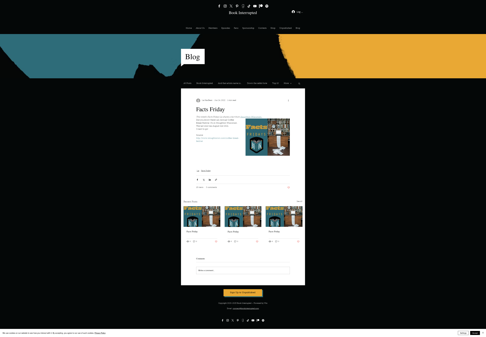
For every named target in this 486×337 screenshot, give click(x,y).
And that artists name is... (230, 83)
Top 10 (275, 83)
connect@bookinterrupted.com (246, 309)
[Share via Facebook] (197, 179)
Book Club (231, 160)
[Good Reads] (243, 6)
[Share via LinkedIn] (210, 179)
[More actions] (288, 100)
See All (299, 201)
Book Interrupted (204, 83)
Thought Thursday (261, 160)
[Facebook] (219, 6)
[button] (212, 28)
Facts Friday (244, 160)
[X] (231, 6)
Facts (275, 160)
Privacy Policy (100, 333)
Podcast (201, 160)
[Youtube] (253, 320)
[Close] (482, 333)
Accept (475, 333)
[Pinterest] (237, 6)
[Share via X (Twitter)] (203, 179)
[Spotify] (267, 6)
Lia (198, 171)
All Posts (187, 83)
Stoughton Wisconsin (228, 165)
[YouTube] (255, 6)
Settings (463, 333)
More (286, 83)
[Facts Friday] (202, 216)
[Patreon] (261, 6)
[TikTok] (249, 6)
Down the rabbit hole (257, 83)
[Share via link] (216, 179)
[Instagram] (225, 6)
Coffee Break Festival (206, 165)
